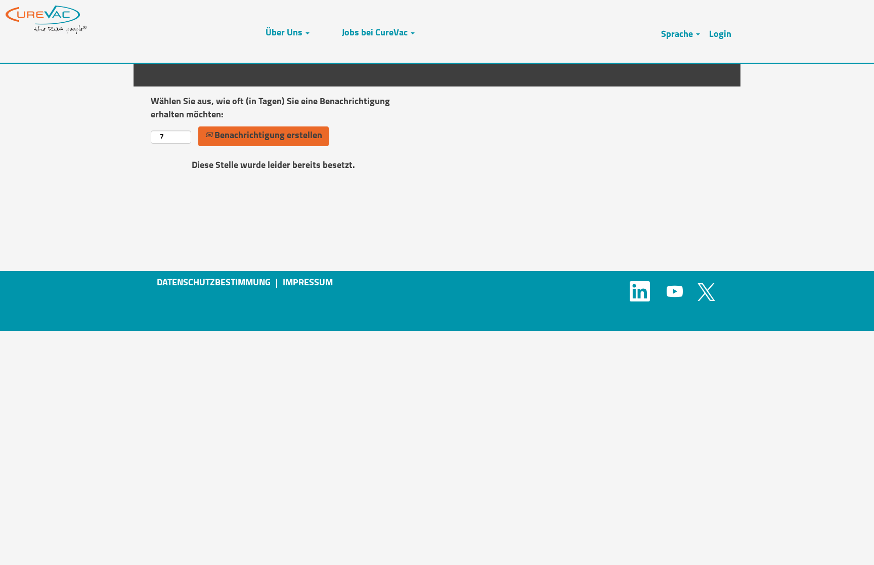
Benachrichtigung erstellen (267, 136)
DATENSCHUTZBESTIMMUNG (214, 283)
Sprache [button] (678, 34)
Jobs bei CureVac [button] (376, 33)
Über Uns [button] (285, 33)
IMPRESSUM (308, 283)
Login (720, 34)
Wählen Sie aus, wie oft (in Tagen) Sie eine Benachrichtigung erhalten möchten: (270, 109)
